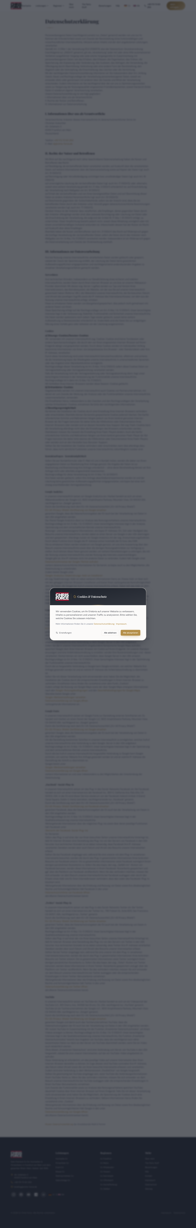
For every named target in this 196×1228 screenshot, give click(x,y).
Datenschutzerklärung (104, 624)
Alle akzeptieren (130, 632)
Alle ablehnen (110, 632)
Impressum (121, 624)
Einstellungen (65, 632)
